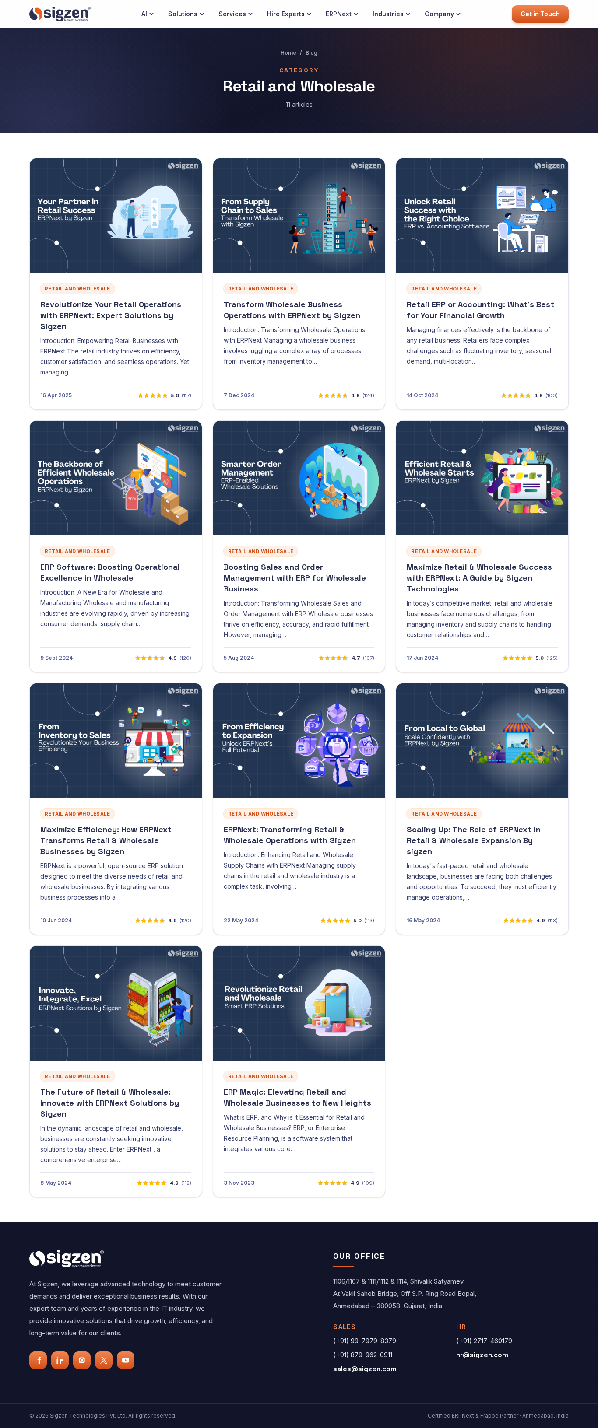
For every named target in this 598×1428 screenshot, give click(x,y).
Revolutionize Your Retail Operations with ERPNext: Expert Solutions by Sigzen (110, 315)
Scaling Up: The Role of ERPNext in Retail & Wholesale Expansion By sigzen (474, 840)
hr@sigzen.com (482, 1355)
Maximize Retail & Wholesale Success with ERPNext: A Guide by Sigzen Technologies (479, 578)
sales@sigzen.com (365, 1369)
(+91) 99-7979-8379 (364, 1341)
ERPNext (339, 14)
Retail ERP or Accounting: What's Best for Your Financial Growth (480, 309)
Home (288, 52)
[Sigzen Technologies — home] (60, 14)
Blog (311, 52)
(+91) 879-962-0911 (362, 1355)
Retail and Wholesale (77, 289)
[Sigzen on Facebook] (38, 1360)
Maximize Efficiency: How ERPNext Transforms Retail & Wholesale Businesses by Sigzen (106, 840)
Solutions (182, 14)
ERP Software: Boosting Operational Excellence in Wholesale (110, 572)
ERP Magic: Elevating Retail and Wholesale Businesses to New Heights (297, 1097)
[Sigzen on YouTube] (125, 1360)
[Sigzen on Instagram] (82, 1360)
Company (439, 14)
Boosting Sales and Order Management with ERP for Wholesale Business (295, 578)
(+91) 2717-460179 (484, 1341)
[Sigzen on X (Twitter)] (104, 1360)
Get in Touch (540, 14)
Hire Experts (286, 14)
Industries (388, 14)
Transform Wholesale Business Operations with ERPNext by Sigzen (292, 309)
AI (144, 14)
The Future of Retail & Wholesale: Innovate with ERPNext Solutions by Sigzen (109, 1103)
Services (232, 14)
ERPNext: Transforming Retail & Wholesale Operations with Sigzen (290, 834)
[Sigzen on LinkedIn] (60, 1360)
